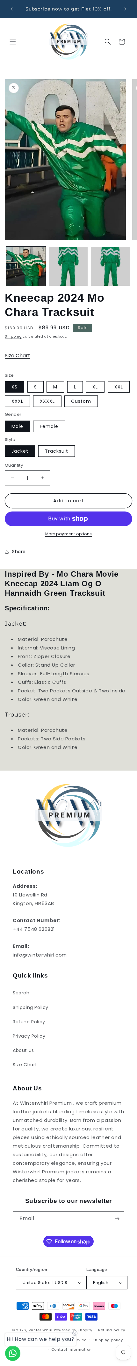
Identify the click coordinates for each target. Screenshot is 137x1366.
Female (49, 426)
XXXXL (47, 401)
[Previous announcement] (12, 9)
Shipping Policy (30, 1007)
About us (23, 1050)
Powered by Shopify (73, 1330)
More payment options (68, 534)
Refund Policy (29, 1022)
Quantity (14, 465)
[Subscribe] (117, 1218)
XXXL (17, 401)
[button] (13, 42)
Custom (81, 401)
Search (21, 993)
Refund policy (111, 1330)
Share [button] (19, 551)
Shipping (13, 336)
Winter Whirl (41, 1330)
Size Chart (17, 355)
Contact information (71, 1349)
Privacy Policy (29, 1036)
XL (95, 387)
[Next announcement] (125, 9)
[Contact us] (12, 1353)
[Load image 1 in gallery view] (26, 266)
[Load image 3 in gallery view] (110, 266)
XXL (118, 387)
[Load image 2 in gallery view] (68, 266)
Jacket (19, 451)
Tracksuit (56, 451)
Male (17, 426)
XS (14, 387)
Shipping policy (107, 1339)
